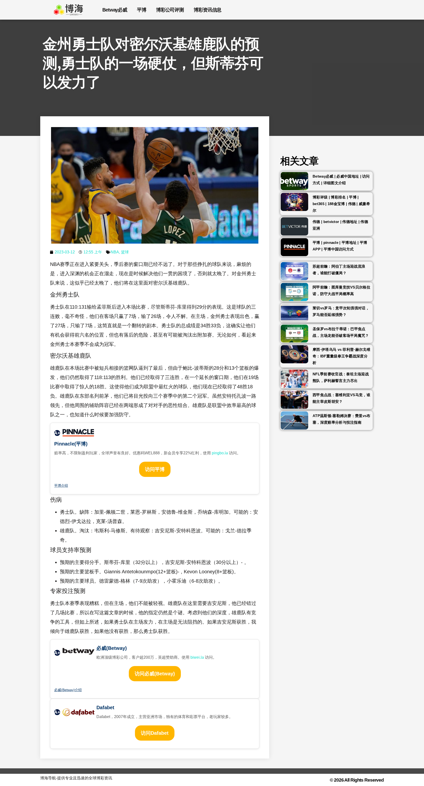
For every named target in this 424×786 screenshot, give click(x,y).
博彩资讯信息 (207, 10)
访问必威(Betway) (155, 673)
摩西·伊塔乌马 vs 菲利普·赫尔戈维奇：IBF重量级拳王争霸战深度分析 (341, 356)
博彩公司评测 (170, 10)
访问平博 (155, 469)
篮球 (125, 252)
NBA (115, 252)
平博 (141, 10)
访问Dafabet (155, 733)
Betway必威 (114, 10)
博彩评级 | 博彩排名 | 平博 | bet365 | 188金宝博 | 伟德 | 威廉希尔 (341, 203)
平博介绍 (61, 485)
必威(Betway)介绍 (68, 690)
